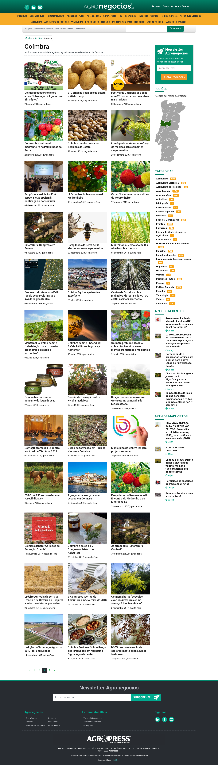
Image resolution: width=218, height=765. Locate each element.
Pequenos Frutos (75, 16)
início (29, 38)
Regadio (105, 22)
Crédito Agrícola (155, 22)
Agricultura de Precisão (56, 22)
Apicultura (36, 22)
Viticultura (22, 16)
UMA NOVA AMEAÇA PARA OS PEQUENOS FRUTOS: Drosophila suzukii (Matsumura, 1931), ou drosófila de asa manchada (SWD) (178, 431)
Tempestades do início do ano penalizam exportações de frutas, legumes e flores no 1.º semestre (179, 398)
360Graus (117, 760)
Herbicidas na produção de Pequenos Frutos (179, 482)
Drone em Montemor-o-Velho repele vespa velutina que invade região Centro (42, 296)
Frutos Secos (92, 22)
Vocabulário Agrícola (43, 28)
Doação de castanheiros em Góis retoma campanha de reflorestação (127, 401)
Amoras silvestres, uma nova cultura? (179, 495)
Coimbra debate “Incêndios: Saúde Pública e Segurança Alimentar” (84, 346)
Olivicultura (77, 22)
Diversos (161, 215)
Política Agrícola (169, 16)
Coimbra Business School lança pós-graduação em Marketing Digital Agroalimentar (87, 651)
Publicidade (53, 722)
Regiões (28, 28)
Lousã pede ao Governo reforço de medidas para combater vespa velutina (130, 147)
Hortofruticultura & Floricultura (172, 243)
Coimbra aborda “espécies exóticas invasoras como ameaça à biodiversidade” (127, 600)
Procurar (176, 28)
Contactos (168, 6)
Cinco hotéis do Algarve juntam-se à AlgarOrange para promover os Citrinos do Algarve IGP (179, 379)
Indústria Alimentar (122, 22)
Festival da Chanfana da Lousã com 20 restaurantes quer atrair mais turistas (130, 96)
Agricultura (162, 178)
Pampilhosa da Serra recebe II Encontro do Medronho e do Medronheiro (129, 499)
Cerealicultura (37, 16)
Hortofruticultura (55, 16)
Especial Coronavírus (167, 219)
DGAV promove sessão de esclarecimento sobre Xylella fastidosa (128, 651)
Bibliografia (80, 28)
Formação (181, 22)
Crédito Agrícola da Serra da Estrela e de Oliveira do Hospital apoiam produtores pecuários (43, 600)
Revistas (156, 6)
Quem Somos (182, 6)
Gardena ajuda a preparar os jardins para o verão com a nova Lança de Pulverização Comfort (179, 360)
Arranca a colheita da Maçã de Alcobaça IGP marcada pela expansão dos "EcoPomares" (179, 322)
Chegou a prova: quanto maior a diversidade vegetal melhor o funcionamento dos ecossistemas (179, 465)
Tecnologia (130, 16)
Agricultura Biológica (190, 16)
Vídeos (160, 299)
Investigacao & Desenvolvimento (173, 259)
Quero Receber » (174, 77)
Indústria (143, 16)
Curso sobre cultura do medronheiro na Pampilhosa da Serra (43, 147)
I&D (120, 16)
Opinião (154, 16)
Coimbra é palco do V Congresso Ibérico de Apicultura (81, 549)
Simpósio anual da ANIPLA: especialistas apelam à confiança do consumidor (40, 198)
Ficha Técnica (54, 725)
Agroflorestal (110, 16)
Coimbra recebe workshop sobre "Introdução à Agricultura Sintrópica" (43, 96)
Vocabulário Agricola (92, 718)
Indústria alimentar (166, 255)
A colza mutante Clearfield (175, 449)
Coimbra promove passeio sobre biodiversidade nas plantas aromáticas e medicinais (130, 346)
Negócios (139, 22)
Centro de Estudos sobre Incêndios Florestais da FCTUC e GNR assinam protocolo (129, 296)
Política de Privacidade (35, 725)
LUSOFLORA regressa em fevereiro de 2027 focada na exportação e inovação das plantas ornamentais (179, 340)
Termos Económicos (64, 28)
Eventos (170, 22)
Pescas (160, 283)
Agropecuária (94, 16)
